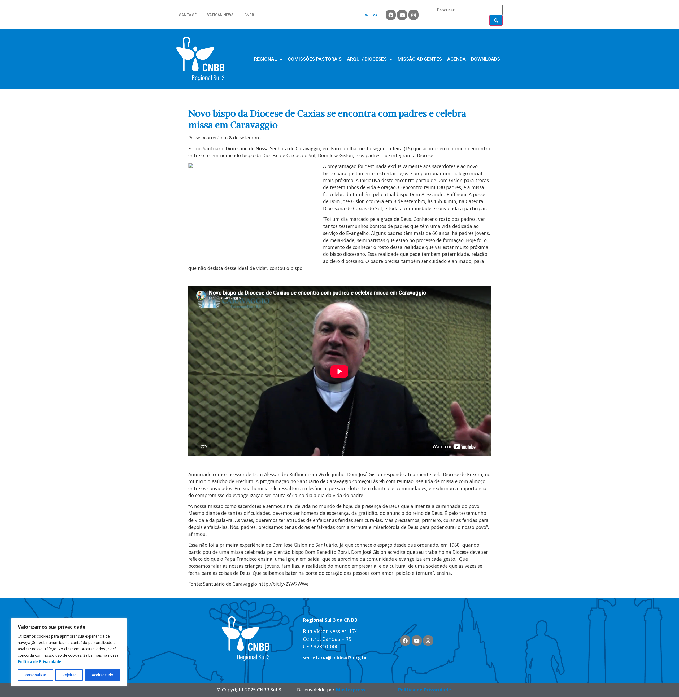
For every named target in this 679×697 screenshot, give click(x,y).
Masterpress (350, 689)
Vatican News (220, 15)
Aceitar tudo (102, 674)
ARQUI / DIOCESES (367, 59)
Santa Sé (188, 15)
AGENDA (456, 59)
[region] (69, 652)
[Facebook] (391, 15)
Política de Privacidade (424, 689)
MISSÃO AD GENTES (420, 59)
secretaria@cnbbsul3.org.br (335, 657)
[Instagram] (413, 15)
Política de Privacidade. (40, 661)
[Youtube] (402, 15)
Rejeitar (69, 674)
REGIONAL (265, 59)
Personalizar (35, 674)
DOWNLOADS (485, 59)
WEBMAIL (372, 15)
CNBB (249, 15)
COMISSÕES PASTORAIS (315, 59)
